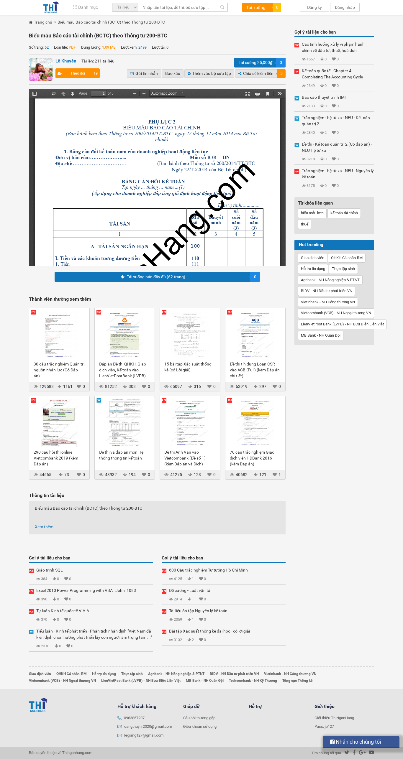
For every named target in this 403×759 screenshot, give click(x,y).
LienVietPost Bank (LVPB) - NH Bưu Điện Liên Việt (342, 324)
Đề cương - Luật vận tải (190, 590)
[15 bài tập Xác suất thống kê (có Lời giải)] (190, 334)
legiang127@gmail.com (143, 735)
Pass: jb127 (324, 726)
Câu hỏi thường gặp (199, 718)
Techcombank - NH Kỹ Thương (253, 681)
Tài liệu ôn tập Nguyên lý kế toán (198, 610)
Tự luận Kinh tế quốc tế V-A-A (62, 610)
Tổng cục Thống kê (297, 681)
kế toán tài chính (344, 213)
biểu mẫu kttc (312, 213)
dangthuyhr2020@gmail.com (148, 726)
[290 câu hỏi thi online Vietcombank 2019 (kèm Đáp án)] (59, 422)
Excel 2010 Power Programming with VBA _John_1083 (86, 590)
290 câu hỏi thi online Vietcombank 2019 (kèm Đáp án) (56, 458)
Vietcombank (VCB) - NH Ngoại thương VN (336, 313)
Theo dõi (84, 73)
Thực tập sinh (343, 268)
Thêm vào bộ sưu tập (211, 73)
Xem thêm (44, 526)
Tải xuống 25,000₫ (260, 62)
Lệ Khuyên (65, 61)
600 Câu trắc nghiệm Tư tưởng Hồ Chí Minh (208, 570)
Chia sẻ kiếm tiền (263, 73)
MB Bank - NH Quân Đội (320, 335)
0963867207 (134, 718)
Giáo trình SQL (49, 570)
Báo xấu (172, 73)
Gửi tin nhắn (146, 73)
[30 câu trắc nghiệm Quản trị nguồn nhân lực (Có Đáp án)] (59, 334)
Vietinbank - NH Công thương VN (328, 302)
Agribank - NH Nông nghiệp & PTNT (330, 280)
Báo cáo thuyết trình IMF (324, 97)
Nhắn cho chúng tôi (358, 742)
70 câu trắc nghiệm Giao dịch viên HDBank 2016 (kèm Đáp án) (252, 458)
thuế (304, 224)
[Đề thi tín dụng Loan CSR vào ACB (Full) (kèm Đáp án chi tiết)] (255, 334)
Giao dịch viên (312, 258)
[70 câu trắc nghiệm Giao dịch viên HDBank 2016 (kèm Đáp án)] (255, 422)
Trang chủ (43, 22)
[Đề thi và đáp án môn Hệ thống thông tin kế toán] (125, 422)
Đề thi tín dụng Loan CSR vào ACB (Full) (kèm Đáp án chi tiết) (255, 370)
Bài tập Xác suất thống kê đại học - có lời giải (209, 631)
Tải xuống (262, 7)
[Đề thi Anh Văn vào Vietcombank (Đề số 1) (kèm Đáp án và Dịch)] (190, 422)
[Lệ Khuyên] (41, 69)
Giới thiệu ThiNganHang (334, 718)
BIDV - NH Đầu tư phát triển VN (326, 291)
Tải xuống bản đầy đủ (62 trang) (191, 276)
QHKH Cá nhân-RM (347, 258)
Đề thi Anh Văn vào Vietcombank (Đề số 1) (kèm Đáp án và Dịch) (185, 458)
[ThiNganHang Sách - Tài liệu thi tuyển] (51, 7)
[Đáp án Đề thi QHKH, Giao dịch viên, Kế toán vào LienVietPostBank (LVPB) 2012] (125, 334)
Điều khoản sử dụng (200, 726)
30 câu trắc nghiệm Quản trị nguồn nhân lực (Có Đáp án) (59, 370)
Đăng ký (314, 7)
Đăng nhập (345, 7)
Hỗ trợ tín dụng (313, 268)
